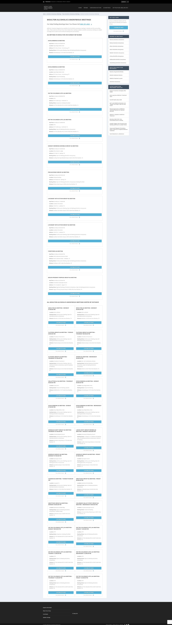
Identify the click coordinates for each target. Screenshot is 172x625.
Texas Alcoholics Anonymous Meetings (70, 14)
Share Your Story (47, 610)
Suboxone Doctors (95, 7)
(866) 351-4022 (85, 24)
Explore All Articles (47, 607)
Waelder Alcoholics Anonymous (117, 52)
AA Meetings (107, 7)
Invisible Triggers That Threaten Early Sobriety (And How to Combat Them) (118, 124)
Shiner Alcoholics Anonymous (116, 46)
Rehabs (86, 7)
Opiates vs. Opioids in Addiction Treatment (117, 115)
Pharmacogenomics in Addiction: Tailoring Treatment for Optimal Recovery (117, 110)
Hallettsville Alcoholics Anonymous (118, 59)
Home (80, 7)
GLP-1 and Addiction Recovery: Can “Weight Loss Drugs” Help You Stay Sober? (118, 104)
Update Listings (46, 617)
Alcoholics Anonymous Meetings (54, 14)
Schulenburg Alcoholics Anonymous (118, 62)
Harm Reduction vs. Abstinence (117, 134)
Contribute (45, 614)
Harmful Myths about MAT (116, 99)
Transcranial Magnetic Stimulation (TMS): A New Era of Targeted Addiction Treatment (119, 129)
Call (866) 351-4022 (75, 56)
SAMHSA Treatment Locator (116, 78)
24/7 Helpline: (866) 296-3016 (120, 7)
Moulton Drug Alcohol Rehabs (116, 71)
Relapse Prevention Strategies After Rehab (118, 91)
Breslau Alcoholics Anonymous (117, 43)
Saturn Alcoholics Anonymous (116, 49)
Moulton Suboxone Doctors (116, 75)
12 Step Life (75, 613)
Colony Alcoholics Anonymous (117, 56)
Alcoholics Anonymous (115, 81)
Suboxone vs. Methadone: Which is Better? (60, 1)
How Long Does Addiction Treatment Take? (118, 96)
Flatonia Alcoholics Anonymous (117, 39)
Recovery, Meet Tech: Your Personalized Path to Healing (116, 119)
